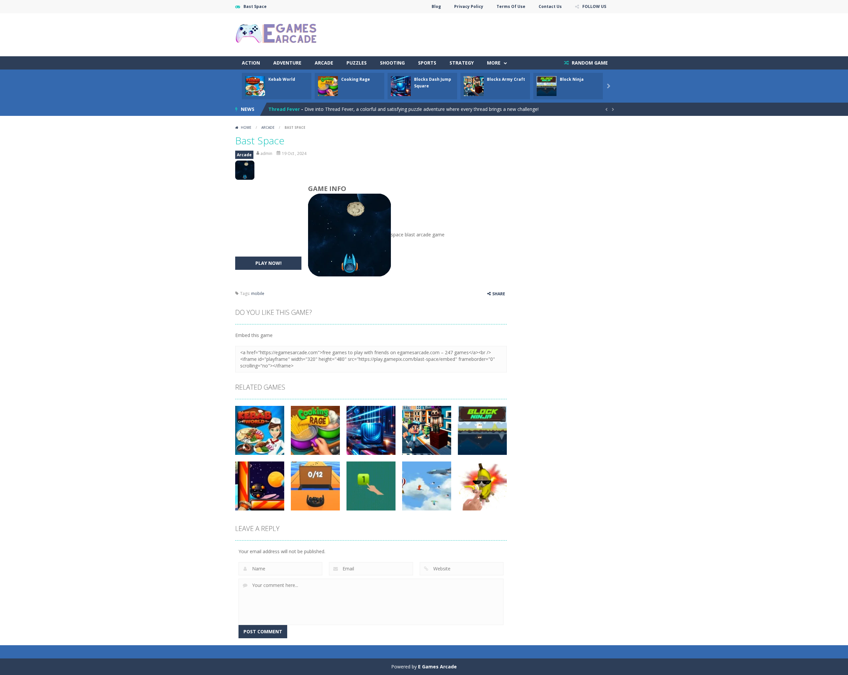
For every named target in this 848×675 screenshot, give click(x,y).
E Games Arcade (437, 666)
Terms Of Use (511, 6)
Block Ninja (572, 79)
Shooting (392, 63)
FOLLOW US (594, 6)
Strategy (462, 63)
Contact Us (550, 6)
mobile (257, 293)
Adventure (287, 63)
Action (251, 63)
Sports (427, 63)
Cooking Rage (355, 79)
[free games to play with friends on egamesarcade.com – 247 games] (276, 34)
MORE (494, 63)
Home (246, 127)
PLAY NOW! (268, 263)
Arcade (324, 63)
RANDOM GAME (589, 63)
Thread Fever (284, 109)
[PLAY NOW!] (255, 85)
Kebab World (281, 79)
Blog (436, 6)
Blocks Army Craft (506, 79)
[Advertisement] (492, 33)
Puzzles (356, 63)
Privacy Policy (468, 6)
